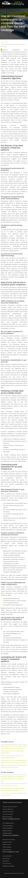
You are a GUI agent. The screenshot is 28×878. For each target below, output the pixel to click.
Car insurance (5, 42)
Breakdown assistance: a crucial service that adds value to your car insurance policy (12, 779)
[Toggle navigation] (2, 7)
